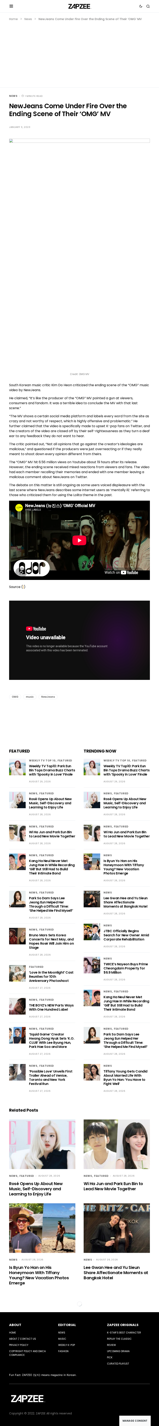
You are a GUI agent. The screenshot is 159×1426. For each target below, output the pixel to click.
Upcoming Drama (118, 1351)
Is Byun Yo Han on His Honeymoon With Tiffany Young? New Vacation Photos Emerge (124, 867)
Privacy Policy (18, 1345)
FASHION (63, 1351)
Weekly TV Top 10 (42, 760)
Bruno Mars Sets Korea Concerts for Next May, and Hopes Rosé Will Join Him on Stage (51, 941)
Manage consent (135, 1420)
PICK (109, 1357)
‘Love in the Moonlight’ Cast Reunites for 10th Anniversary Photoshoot (51, 976)
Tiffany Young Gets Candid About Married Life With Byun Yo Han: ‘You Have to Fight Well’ (125, 1077)
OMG (15, 697)
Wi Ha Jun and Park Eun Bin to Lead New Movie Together (52, 834)
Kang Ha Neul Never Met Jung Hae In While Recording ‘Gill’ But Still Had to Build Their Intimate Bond (52, 867)
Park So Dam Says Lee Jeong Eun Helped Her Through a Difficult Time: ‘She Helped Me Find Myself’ (51, 904)
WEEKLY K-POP (66, 1345)
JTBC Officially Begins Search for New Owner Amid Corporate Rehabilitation (126, 935)
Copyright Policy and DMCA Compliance (27, 1353)
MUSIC (62, 1339)
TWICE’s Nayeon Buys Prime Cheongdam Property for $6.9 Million (126, 968)
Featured (65, 760)
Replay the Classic (119, 1339)
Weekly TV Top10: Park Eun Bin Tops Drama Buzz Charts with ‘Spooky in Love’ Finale (52, 770)
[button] (11, 6)
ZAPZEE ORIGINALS (123, 1325)
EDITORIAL (67, 1325)
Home (13, 19)
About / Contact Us (22, 1339)
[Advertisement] (79, 52)
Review (111, 1345)
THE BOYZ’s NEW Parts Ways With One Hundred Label (51, 1007)
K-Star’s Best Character (124, 1332)
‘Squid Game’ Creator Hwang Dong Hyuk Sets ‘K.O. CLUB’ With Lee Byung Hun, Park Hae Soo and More (51, 1040)
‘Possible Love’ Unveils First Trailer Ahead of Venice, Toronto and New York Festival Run (50, 1077)
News (28, 19)
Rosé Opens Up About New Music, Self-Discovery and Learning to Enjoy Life (50, 803)
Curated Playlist (118, 1363)
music (30, 697)
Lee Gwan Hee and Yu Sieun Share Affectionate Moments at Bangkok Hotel (126, 902)
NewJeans (48, 697)
